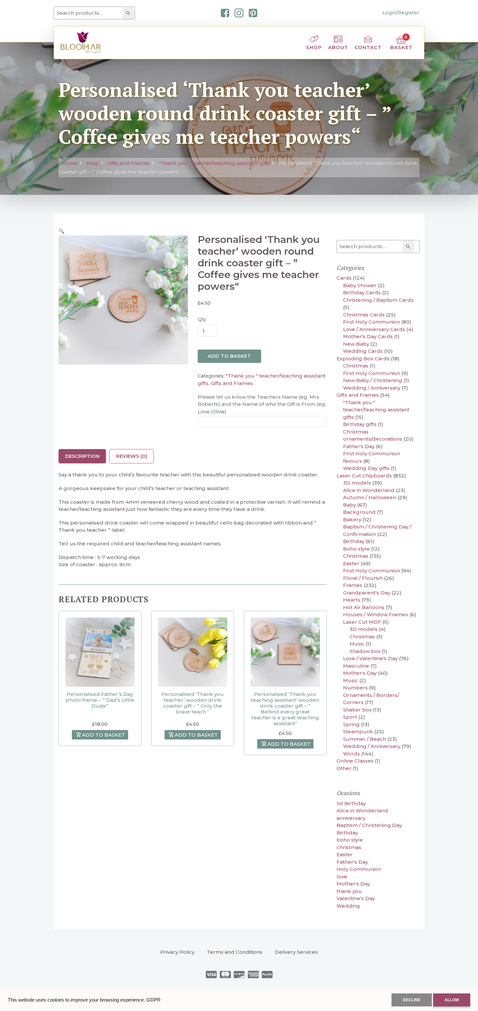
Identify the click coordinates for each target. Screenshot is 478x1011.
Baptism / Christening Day (369, 825)
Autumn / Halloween (369, 497)
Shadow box (365, 651)
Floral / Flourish (363, 578)
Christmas (355, 366)
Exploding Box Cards (363, 358)
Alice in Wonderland (368, 490)
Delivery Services (296, 952)
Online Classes (355, 761)
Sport (350, 717)
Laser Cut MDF (362, 622)
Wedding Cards (363, 351)
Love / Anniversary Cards (374, 329)
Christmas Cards (364, 315)
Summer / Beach (364, 739)
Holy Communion (359, 869)
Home (70, 163)
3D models (357, 483)
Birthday (354, 541)
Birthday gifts (360, 424)
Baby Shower (360, 285)
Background (359, 512)
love (342, 876)
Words (351, 754)
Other (344, 768)
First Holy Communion (371, 322)
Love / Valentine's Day (370, 658)
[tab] (82, 456)
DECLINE (411, 1000)
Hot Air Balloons (363, 607)
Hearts (351, 600)
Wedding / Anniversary (371, 388)
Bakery (352, 519)
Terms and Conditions (234, 952)
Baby (349, 505)
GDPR (153, 1000)
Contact (368, 47)
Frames (352, 585)
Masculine (356, 666)
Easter (351, 563)
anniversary (351, 818)
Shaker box (357, 710)
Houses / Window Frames (375, 614)
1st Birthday (351, 803)
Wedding (348, 906)
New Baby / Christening (372, 380)
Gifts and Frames (129, 163)
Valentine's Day (356, 898)
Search (129, 13)
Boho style (356, 549)
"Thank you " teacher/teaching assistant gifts (214, 163)
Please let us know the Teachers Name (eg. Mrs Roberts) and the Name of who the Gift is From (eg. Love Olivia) (262, 404)
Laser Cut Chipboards (364, 475)
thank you (349, 891)
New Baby (356, 344)
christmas (349, 847)
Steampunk (358, 731)
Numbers (355, 688)
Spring (351, 724)
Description (82, 456)
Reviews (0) (131, 456)
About (338, 47)
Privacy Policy (177, 952)
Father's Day (359, 446)
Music (357, 644)
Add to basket (229, 356)
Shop (314, 47)
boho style (350, 840)
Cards (344, 278)
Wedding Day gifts (366, 468)
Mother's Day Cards (368, 336)
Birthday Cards (362, 292)
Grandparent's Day (366, 593)
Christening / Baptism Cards (378, 300)
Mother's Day (360, 673)
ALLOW (452, 1000)
